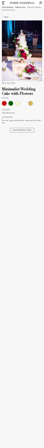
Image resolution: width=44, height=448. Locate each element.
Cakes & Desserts (8, 113)
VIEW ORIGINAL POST (21, 130)
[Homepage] (22, 3)
